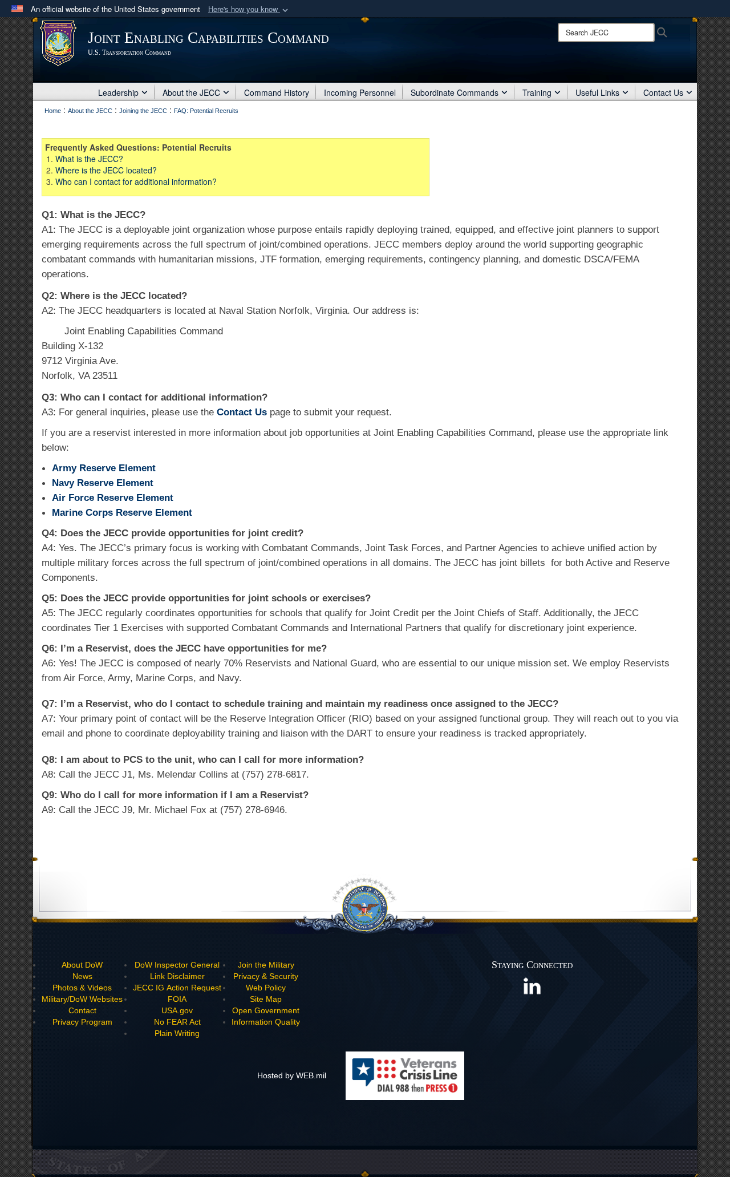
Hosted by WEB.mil (291, 1075)
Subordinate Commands (454, 92)
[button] (249, 9)
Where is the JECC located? (106, 170)
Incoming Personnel (360, 92)
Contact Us (663, 92)
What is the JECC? (89, 158)
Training (536, 92)
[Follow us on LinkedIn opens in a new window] (532, 985)
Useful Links (597, 92)
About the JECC (191, 92)
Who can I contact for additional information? (136, 181)
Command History (276, 92)
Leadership (118, 92)
